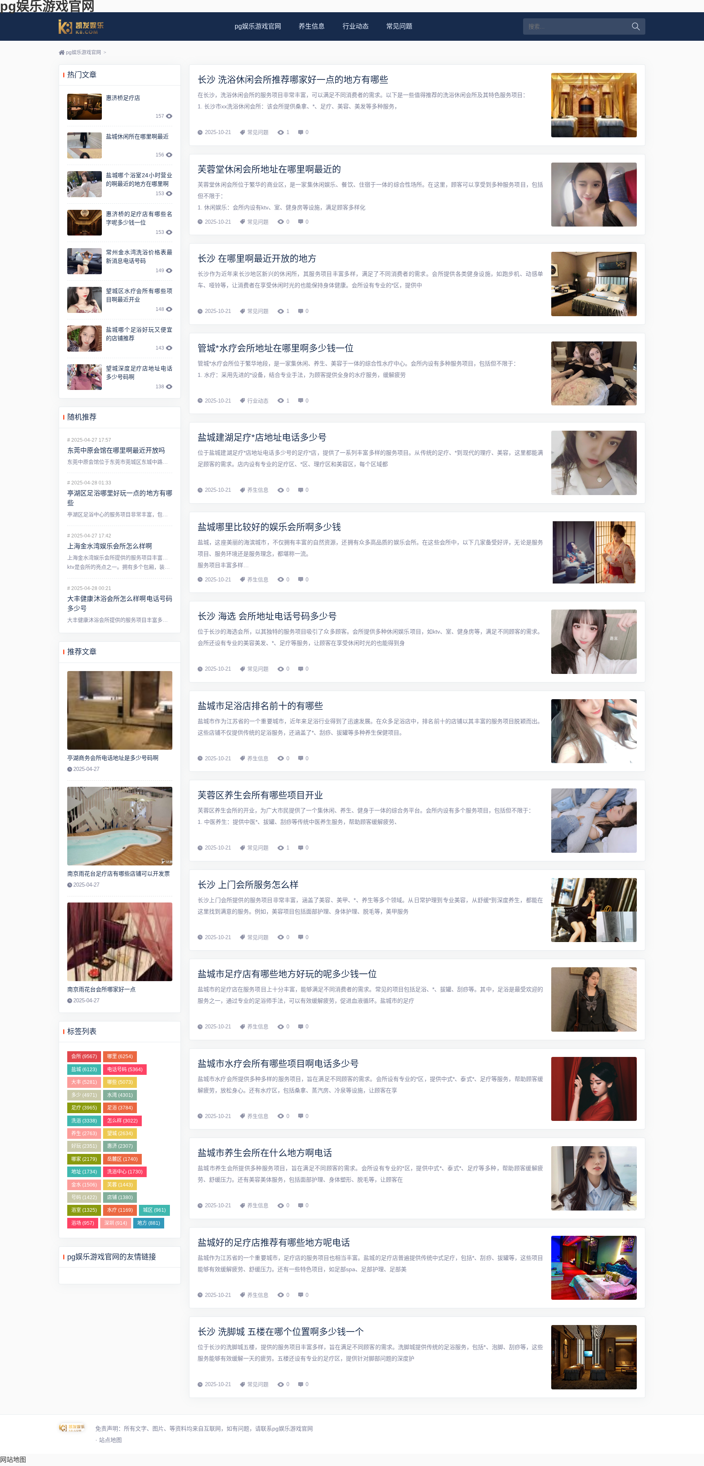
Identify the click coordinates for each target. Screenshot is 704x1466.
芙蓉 (120, 1185)
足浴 (120, 1108)
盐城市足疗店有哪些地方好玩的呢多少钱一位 (287, 974)
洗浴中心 (125, 1172)
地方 (148, 1223)
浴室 (84, 1210)
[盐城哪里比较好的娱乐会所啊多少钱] (594, 552)
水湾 (120, 1095)
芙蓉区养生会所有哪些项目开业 (260, 795)
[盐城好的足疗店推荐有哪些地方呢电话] (594, 1268)
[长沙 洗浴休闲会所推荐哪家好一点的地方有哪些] (594, 105)
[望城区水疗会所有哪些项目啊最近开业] (84, 300)
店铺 (120, 1197)
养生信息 (312, 26)
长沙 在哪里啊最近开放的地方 (257, 258)
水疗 (120, 1210)
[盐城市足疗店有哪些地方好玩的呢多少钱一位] (594, 999)
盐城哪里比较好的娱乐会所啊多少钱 (269, 527)
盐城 (84, 1069)
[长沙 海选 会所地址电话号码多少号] (594, 642)
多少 (84, 1095)
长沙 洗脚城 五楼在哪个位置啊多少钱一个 (281, 1332)
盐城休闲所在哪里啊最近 (137, 136)
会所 (84, 1056)
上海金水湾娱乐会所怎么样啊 (109, 546)
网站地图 (13, 1459)
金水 (84, 1185)
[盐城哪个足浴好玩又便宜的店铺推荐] (84, 339)
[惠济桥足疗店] (84, 107)
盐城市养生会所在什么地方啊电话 (265, 1153)
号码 (84, 1197)
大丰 (84, 1082)
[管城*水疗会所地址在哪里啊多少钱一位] (594, 373)
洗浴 (84, 1121)
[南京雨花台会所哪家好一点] (119, 942)
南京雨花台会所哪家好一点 (101, 989)
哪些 (120, 1082)
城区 (154, 1210)
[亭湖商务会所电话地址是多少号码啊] (119, 710)
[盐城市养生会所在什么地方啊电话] (594, 1178)
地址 (84, 1172)
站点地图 (110, 1440)
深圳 (115, 1223)
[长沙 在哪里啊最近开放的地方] (594, 284)
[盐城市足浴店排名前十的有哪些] (594, 731)
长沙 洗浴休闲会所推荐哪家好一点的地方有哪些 (293, 80)
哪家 (84, 1159)
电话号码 (125, 1069)
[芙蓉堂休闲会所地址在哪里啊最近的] (594, 195)
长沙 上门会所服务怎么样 (248, 885)
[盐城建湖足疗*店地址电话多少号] (594, 463)
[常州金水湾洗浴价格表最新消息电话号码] (84, 261)
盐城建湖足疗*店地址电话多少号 (262, 437)
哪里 (120, 1056)
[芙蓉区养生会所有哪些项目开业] (594, 820)
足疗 (84, 1108)
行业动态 (356, 26)
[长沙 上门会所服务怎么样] (594, 910)
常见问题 (399, 26)
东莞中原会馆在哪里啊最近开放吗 (116, 450)
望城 (120, 1133)
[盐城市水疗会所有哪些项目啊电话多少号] (594, 1089)
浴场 (82, 1223)
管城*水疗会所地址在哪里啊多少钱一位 (276, 348)
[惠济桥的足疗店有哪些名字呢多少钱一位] (84, 223)
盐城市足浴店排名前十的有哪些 (260, 706)
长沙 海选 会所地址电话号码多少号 (267, 616)
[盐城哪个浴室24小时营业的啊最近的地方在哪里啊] (84, 184)
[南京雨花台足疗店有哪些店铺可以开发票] (119, 826)
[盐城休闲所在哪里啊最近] (84, 145)
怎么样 (122, 1121)
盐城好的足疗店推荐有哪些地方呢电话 (274, 1242)
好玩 (84, 1146)
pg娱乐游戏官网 (91, 26)
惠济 (120, 1146)
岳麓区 (122, 1159)
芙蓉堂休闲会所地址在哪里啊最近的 (269, 169)
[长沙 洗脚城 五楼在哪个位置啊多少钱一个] (594, 1357)
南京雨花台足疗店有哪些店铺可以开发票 (118, 873)
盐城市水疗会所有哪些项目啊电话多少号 (278, 1064)
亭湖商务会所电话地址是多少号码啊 (112, 758)
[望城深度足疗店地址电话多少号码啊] (84, 377)
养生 (84, 1133)
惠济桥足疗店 (123, 98)
